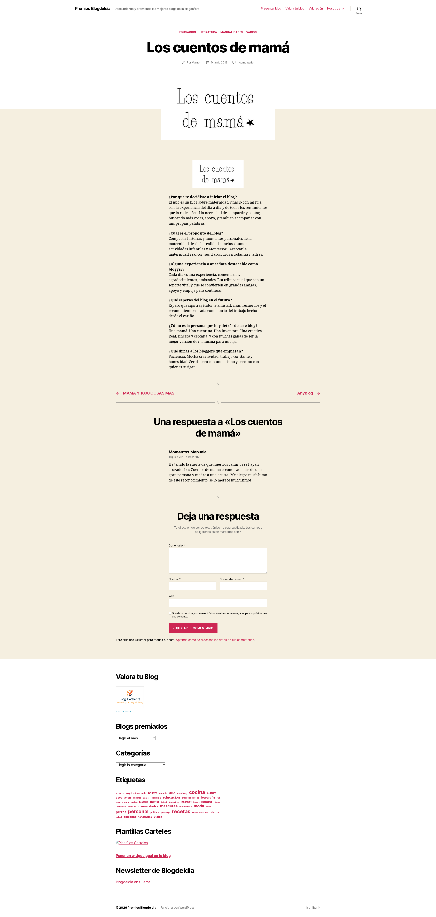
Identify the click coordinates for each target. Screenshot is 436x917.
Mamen (196, 62)
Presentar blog (271, 8)
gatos (134, 802)
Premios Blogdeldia (92, 8)
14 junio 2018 (219, 62)
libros (217, 802)
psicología (165, 812)
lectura (206, 801)
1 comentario (245, 62)
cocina (197, 792)
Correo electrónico (232, 579)
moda (199, 806)
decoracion (123, 797)
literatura (208, 32)
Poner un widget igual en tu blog (143, 856)
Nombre (175, 579)
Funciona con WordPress (177, 907)
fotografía (208, 797)
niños (208, 807)
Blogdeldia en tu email (134, 882)
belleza (152, 793)
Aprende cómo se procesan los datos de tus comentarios (215, 640)
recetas (181, 811)
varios (251, 32)
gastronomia (122, 802)
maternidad (185, 806)
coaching (182, 793)
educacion (187, 32)
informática (174, 802)
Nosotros (333, 8)
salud (119, 817)
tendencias (145, 816)
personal (138, 811)
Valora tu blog (294, 8)
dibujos (146, 798)
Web (171, 596)
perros (121, 812)
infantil (164, 802)
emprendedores (190, 798)
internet (186, 801)
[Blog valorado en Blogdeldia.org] (130, 697)
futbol (219, 798)
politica (154, 812)
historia (143, 801)
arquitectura (133, 793)
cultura (211, 793)
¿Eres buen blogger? (124, 711)
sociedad (129, 816)
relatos (214, 812)
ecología (156, 798)
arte (143, 793)
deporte (137, 798)
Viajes (158, 816)
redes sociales (200, 812)
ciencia (163, 793)
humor (154, 801)
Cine (172, 793)
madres (132, 806)
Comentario (177, 545)
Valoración (316, 8)
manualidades (231, 32)
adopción (120, 793)
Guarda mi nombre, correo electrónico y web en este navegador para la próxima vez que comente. (219, 615)
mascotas (169, 806)
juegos (196, 802)
